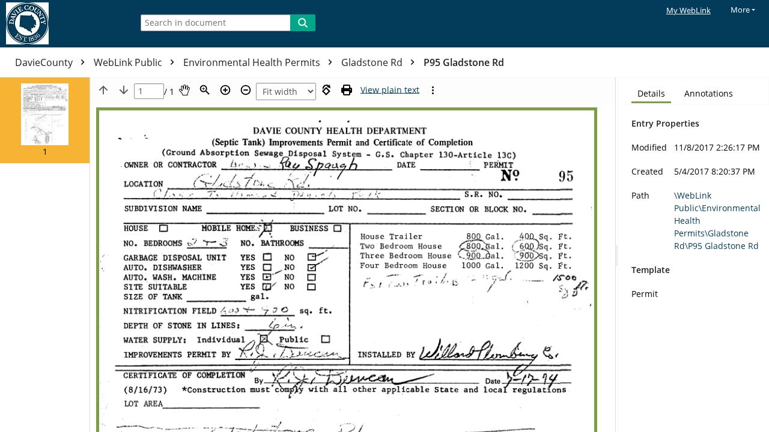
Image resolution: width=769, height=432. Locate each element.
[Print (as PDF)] (346, 90)
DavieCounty (45, 62)
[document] (694, 254)
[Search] (302, 22)
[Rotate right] (326, 90)
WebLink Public (129, 62)
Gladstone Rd (373, 62)
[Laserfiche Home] (63, 23)
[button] (45, 120)
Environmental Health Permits (253, 62)
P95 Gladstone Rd (464, 62)
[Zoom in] (225, 90)
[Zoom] (205, 90)
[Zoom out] (246, 90)
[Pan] (184, 90)
